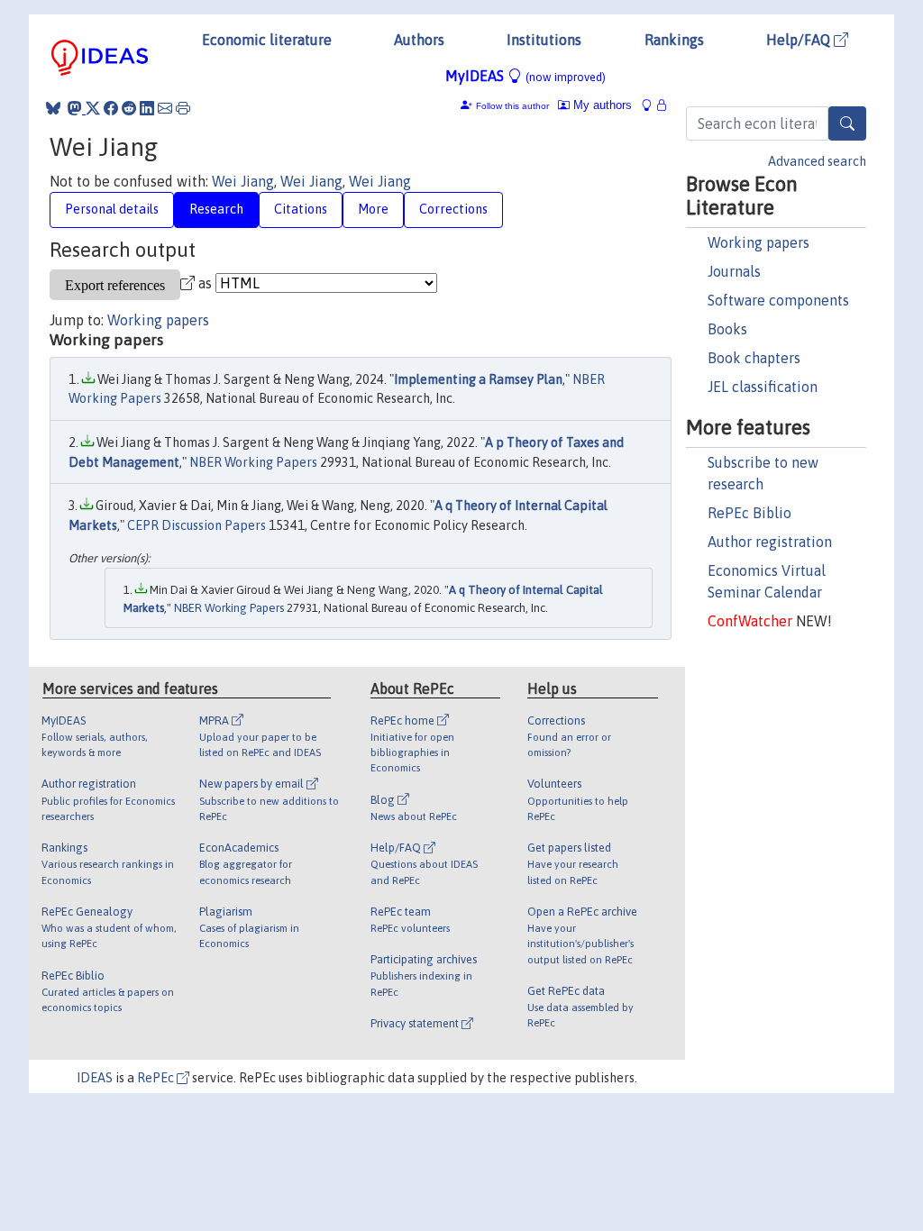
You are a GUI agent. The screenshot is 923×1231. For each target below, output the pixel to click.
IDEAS (95, 1078)
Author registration (770, 541)
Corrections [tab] (453, 209)
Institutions (544, 40)
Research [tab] (216, 209)
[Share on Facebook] (111, 108)
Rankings (674, 40)
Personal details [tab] (112, 209)
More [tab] (373, 209)
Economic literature (267, 40)
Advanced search (817, 161)
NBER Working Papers (253, 462)
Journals (734, 271)
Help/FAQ (800, 40)
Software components (778, 300)
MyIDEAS (525, 76)
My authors (601, 105)
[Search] (847, 123)
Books (727, 329)
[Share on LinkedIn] (147, 108)
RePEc (157, 1078)
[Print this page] (183, 108)
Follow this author (512, 106)
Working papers (758, 242)
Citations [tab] (300, 209)
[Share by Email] (165, 108)
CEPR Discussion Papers (196, 525)
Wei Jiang (243, 181)
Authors (419, 40)
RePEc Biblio (749, 513)
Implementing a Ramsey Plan (478, 379)
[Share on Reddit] (129, 108)
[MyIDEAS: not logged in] (652, 105)
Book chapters (754, 358)
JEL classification (763, 386)
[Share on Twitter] (93, 108)
